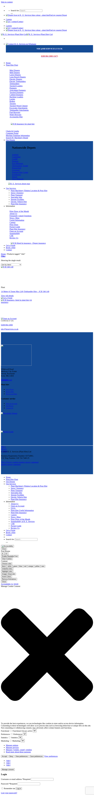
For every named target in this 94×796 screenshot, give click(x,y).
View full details (7, 296)
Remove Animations (9, 579)
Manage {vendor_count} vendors (19, 750)
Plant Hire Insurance (19, 204)
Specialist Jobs (16, 197)
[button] (47, 654)
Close (4, 549)
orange (30, 566)
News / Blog (16, 517)
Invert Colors (6, 576)
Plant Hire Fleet (12, 65)
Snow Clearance (17, 193)
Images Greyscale (8, 574)
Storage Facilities (17, 199)
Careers (9, 19)
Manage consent (8, 769)
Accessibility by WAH (9, 584)
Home (8, 63)
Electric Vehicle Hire (19, 202)
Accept (4, 756)
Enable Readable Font (10, 556)
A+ (7, 554)
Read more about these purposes (18, 752)
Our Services (11, 188)
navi (42, 566)
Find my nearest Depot (58, 15)
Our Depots (10, 140)
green (15, 566)
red (25, 566)
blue (20, 566)
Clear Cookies (7, 559)
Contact (20, 22)
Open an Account (17, 506)
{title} (8, 761)
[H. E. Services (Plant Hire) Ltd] (27, 34)
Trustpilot (4, 380)
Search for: (15, 10)
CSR (13, 524)
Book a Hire (10, 248)
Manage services (12, 747)
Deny (11, 756)
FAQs (13, 508)
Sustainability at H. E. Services (23, 521)
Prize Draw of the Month (20, 519)
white (9, 566)
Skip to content (7, 2)
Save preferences (36, 756)
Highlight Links (7, 571)
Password (9, 784)
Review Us (15, 528)
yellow (37, 566)
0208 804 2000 (7, 325)
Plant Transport (17, 195)
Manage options (12, 745)
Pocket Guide (16, 526)
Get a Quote (10, 245)
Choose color (6, 564)
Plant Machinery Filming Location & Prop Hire (29, 191)
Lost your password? (9, 793)
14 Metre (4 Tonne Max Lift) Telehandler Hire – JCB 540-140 (25, 291)
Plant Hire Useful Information (22, 510)
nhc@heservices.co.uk (9, 329)
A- (3, 554)
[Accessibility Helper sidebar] (7, 546)
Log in (19, 788)
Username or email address (15, 779)
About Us (14, 504)
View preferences (22, 756)
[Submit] (12, 13)
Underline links (7, 569)
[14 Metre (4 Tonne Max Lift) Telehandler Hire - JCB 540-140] (19, 267)
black (4, 566)
